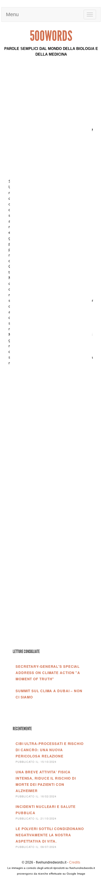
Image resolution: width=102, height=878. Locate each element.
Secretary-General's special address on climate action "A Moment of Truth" (48, 672)
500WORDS (51, 36)
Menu (13, 14)
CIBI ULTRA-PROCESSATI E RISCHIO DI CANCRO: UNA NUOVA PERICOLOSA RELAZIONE (50, 750)
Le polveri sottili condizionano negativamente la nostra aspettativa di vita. (50, 835)
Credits (74, 862)
